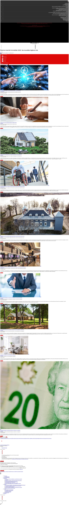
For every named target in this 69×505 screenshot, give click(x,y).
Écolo (17, 438)
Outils (67, 16)
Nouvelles (33, 438)
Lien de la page (4, 457)
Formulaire (3, 456)
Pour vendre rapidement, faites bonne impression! (61, 13)
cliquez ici (21, 469)
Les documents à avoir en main (64, 15)
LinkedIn (4, 60)
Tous (1, 438)
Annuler (2, 63)
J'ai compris (2, 470)
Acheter (67, 5)
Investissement (25, 438)
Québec (36, 438)
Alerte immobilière (66, 19)
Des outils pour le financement (64, 9)
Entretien (19, 438)
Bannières (6, 438)
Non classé (29, 438)
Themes (50, 438)
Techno (47, 438)
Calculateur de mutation (65, 17)
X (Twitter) (5, 57)
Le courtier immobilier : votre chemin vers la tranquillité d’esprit (59, 12)
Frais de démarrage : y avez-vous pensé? (62, 10)
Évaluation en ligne (65, 18)
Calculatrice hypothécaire (9, 489)
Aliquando (3, 438)
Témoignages (66, 4)
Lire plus (1, 96)
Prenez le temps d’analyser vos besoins (62, 8)
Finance (22, 438)
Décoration (14, 438)
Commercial (10, 438)
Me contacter (6, 492)
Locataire (67, 7)
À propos (67, 3)
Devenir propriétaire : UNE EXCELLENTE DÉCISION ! (13, 480)
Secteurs (42, 438)
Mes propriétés (7, 477)
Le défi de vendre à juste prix (9, 486)
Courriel (4, 61)
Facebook (5, 56)
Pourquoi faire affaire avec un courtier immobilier (13, 483)
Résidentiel (39, 438)
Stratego (45, 438)
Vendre (67, 11)
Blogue (67, 20)
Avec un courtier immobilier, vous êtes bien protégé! (60, 6)
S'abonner (2, 461)
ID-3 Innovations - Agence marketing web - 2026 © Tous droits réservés (11, 471)
